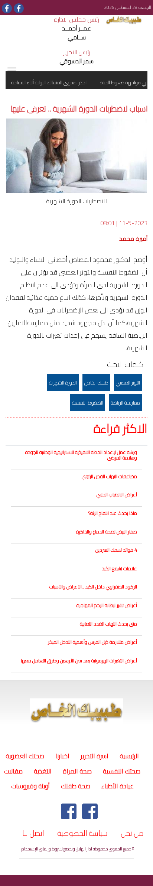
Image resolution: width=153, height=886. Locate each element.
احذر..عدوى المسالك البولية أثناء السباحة (53, 82)
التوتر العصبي (128, 382)
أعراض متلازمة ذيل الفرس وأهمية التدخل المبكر (92, 641)
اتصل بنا (33, 833)
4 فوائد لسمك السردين (116, 549)
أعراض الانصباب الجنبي (117, 494)
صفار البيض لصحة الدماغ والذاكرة (106, 531)
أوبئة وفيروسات (30, 786)
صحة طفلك (75, 786)
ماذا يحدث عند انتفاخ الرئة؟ (112, 513)
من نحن (132, 833)
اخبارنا (62, 756)
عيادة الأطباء (117, 786)
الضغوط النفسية (87, 403)
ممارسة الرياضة (125, 403)
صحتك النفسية (121, 771)
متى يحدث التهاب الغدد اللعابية (108, 623)
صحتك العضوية (25, 756)
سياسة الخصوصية (82, 833)
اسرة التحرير (94, 756)
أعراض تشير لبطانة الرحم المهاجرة (106, 605)
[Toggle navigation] (12, 71)
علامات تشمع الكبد (119, 568)
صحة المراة (77, 771)
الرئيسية (128, 756)
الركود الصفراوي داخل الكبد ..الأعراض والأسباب (93, 586)
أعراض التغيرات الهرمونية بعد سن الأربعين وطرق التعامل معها (79, 660)
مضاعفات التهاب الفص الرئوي (109, 476)
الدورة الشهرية (63, 382)
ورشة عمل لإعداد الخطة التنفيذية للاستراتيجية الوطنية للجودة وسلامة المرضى (81, 455)
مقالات (13, 771)
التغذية (43, 771)
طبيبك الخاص (96, 382)
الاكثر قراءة (120, 428)
